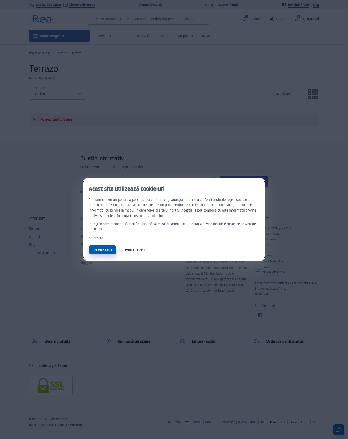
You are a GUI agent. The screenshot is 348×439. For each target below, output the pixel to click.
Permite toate (103, 250)
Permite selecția (134, 250)
